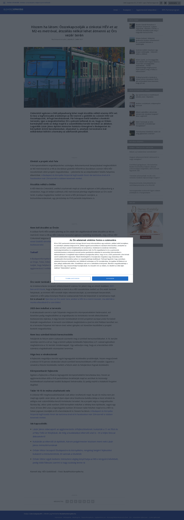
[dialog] (92, 260)
